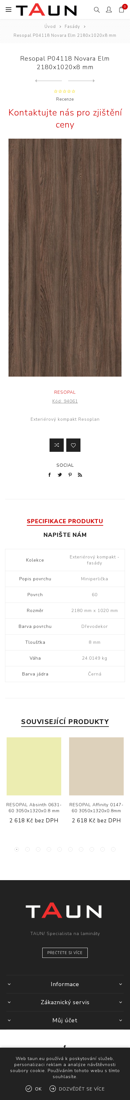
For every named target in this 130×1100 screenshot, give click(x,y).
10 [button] (113, 849)
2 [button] (27, 849)
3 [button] (38, 849)
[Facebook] (65, 1047)
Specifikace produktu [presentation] (65, 521)
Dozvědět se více (82, 1089)
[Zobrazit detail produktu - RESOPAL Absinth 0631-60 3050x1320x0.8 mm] (34, 766)
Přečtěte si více (65, 953)
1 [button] (17, 849)
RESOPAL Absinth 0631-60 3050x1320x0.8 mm (34, 808)
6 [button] (70, 849)
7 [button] (81, 849)
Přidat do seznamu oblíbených (73, 445)
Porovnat (57, 445)
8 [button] (92, 849)
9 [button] (102, 849)
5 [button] (60, 849)
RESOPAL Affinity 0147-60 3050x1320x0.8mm (96, 808)
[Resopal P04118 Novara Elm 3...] (81, 81)
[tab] (65, 521)
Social (65, 465)
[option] (34, 785)
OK (38, 1089)
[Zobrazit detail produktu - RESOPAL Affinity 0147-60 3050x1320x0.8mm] (96, 766)
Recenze (65, 99)
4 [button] (49, 849)
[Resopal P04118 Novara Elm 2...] (48, 81)
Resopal (65, 392)
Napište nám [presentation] (65, 535)
